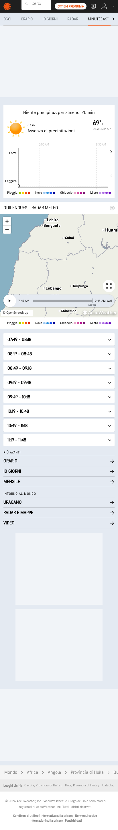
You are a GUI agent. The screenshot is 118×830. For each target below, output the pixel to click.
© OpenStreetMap (15, 313)
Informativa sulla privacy (57, 816)
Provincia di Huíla (87, 772)
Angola (54, 772)
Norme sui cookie (86, 816)
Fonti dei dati (73, 821)
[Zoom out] (7, 229)
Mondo (10, 772)
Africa (32, 772)
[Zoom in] (7, 221)
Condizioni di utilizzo (26, 816)
